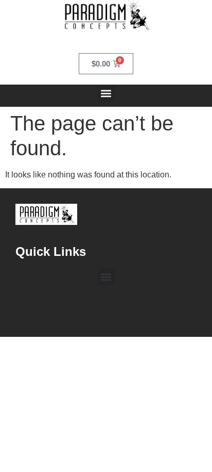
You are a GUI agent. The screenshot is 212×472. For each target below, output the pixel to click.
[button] (106, 93)
